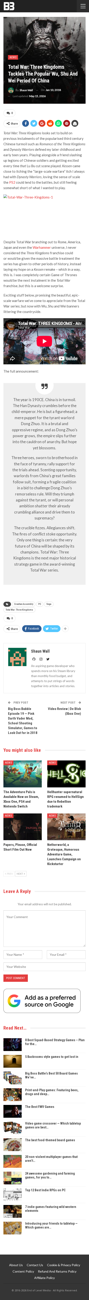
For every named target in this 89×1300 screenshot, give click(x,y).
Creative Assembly (23, 604)
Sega (48, 604)
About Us (16, 1265)
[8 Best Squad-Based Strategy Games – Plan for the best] (12, 1044)
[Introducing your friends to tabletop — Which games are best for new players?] (12, 1228)
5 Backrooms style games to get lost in (51, 1057)
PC (39, 604)
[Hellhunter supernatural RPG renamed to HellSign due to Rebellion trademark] (66, 773)
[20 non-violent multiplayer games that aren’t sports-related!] (12, 1161)
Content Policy (23, 1271)
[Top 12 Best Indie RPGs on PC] (12, 1194)
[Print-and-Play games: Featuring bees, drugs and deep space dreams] (12, 1094)
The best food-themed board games (50, 1140)
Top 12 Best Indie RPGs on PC (45, 1190)
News (13, 57)
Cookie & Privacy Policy (63, 1265)
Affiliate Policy (44, 1278)
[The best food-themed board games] (12, 1144)
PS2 (12, 182)
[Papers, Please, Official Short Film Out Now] (22, 826)
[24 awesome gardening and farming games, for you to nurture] (12, 1178)
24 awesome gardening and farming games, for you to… (50, 1175)
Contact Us (35, 1265)
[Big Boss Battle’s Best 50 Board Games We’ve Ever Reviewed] (12, 1078)
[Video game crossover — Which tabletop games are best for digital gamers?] (12, 1128)
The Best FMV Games (39, 1107)
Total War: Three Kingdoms (19, 610)
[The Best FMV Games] (12, 1111)
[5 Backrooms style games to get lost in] (12, 1061)
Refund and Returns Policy (57, 1271)
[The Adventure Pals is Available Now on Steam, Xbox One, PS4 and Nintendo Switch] (22, 773)
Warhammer (42, 247)
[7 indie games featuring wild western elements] (12, 1211)
